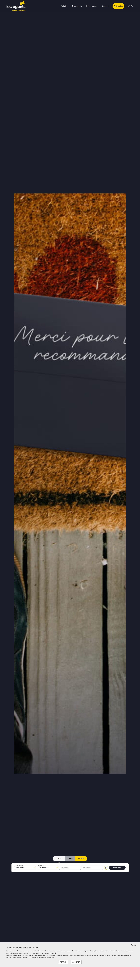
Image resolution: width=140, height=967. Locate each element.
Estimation (118, 6)
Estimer (81, 858)
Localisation (19, 865)
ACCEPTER (76, 962)
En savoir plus (33, 957)
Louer (70, 858)
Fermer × (134, 945)
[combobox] (25, 868)
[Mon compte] (132, 6)
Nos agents (77, 6)
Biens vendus (91, 6)
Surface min (65, 868)
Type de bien (41, 865)
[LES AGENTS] (16, 6)
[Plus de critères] (106, 868)
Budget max (87, 868)
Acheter (64, 6)
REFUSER (63, 962)
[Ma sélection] (129, 6)
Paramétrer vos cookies (46, 957)
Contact (105, 6)
